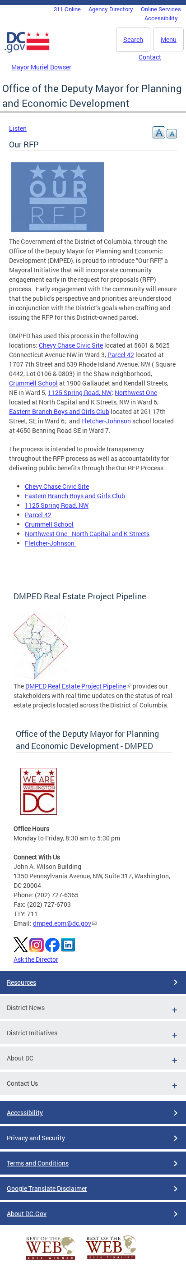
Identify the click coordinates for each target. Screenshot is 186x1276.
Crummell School (33, 383)
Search (133, 39)
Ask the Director (36, 959)
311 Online (67, 9)
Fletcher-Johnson (106, 421)
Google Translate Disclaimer (47, 1188)
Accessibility (161, 18)
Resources (21, 982)
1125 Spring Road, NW (80, 392)
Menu (169, 39)
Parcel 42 (120, 354)
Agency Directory (110, 9)
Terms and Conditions (38, 1163)
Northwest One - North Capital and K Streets (87, 533)
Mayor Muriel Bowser (41, 67)
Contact (150, 57)
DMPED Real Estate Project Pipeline (75, 686)
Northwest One (136, 392)
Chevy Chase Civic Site (71, 345)
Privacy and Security (36, 1138)
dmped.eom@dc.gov (62, 923)
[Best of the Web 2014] (50, 1260)
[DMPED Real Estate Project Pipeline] (41, 676)
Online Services (161, 9)
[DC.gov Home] (27, 51)
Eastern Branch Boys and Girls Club (59, 411)
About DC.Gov (26, 1213)
